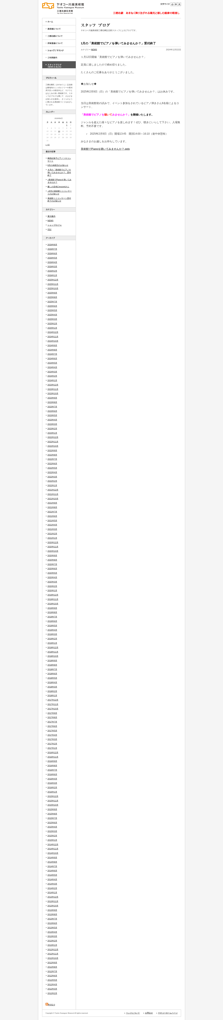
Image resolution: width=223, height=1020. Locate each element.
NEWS (50, 221)
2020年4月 (52, 577)
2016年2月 (52, 787)
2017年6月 (52, 726)
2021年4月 (52, 525)
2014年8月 (52, 862)
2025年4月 (52, 315)
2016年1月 (52, 792)
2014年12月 (53, 844)
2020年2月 (52, 586)
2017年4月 (52, 735)
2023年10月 (53, 393)
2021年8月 (52, 507)
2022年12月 (53, 437)
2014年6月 (52, 871)
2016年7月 (52, 770)
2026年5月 (52, 258)
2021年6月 (52, 516)
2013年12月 (53, 897)
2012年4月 (52, 984)
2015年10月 (53, 805)
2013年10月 (53, 906)
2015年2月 (52, 836)
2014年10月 (53, 853)
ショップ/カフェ (55, 225)
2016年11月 (53, 757)
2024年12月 (53, 332)
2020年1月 (52, 590)
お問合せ (149, 1013)
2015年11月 (53, 801)
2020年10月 (53, 551)
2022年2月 (52, 481)
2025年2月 (52, 323)
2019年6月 (52, 621)
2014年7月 (52, 866)
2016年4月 (52, 779)
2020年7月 (52, 564)
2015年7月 (52, 818)
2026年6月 (52, 253)
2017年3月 (52, 739)
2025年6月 (52, 306)
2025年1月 (52, 328)
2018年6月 (52, 674)
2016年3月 (52, 783)
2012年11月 (53, 954)
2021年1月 (52, 538)
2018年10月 (53, 656)
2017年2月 (52, 744)
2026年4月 (52, 262)
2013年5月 (52, 928)
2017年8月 (52, 717)
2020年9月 (52, 555)
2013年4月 (52, 932)
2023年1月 (52, 433)
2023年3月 (52, 424)
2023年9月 (52, 398)
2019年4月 (52, 630)
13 (59, 131)
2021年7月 (52, 512)
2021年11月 (53, 494)
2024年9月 (52, 345)
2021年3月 (52, 529)
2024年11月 (53, 337)
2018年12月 (53, 647)
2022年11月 (53, 442)
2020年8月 (52, 560)
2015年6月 (52, 823)
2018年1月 (52, 695)
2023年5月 (52, 415)
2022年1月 (52, 485)
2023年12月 (53, 385)
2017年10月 (53, 709)
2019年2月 (52, 639)
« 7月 (48, 145)
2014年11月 (53, 849)
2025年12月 (53, 280)
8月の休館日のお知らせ (58, 165)
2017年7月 (52, 722)
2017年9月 (52, 713)
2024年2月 (52, 376)
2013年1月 (52, 945)
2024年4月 (52, 367)
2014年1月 (52, 892)
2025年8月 (52, 297)
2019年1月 (52, 643)
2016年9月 (52, 761)
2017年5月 (52, 731)
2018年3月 (52, 687)
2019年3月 (52, 634)
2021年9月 (52, 503)
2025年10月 (53, 288)
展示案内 (51, 216)
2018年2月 (52, 691)
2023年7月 (52, 407)
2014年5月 (52, 875)
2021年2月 (52, 534)
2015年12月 (53, 796)
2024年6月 (52, 358)
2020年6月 (52, 569)
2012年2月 (52, 993)
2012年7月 (52, 971)
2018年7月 (52, 669)
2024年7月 (52, 354)
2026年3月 (52, 266)
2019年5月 (52, 626)
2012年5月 (52, 980)
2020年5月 (52, 573)
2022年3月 (52, 477)
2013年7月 (52, 919)
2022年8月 (52, 455)
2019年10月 (53, 604)
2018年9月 (52, 660)
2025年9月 (52, 293)
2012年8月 (52, 967)
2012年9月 (52, 963)
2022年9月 (52, 450)
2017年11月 (53, 704)
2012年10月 (53, 958)
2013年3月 (52, 936)
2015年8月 (52, 814)
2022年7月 (52, 459)
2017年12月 (53, 700)
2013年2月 (52, 941)
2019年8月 (52, 612)
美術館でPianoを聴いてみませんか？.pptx (105, 149)
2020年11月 (53, 547)
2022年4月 (52, 472)
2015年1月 (52, 840)
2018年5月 (52, 678)
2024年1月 (52, 380)
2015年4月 (52, 827)
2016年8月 (52, 766)
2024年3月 (52, 372)
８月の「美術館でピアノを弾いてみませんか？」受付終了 (59, 172)
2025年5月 (52, 310)
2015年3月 (52, 831)
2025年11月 (53, 284)
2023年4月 (52, 420)
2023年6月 (52, 411)
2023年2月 (52, 429)
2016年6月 (52, 774)
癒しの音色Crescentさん (58, 187)
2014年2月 (52, 888)
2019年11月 (53, 599)
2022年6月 (52, 463)
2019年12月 (53, 595)
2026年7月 (52, 249)
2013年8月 (52, 914)
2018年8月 (52, 665)
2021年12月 (53, 490)
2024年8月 (52, 350)
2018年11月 (53, 652)
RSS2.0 (51, 1005)
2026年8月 (52, 245)
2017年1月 (52, 748)
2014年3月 (52, 884)
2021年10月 (53, 499)
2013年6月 (52, 923)
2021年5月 (52, 520)
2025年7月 (52, 302)
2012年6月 (52, 976)
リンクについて (133, 1013)
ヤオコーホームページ (168, 1013)
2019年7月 (52, 617)
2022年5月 (52, 468)
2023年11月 (53, 389)
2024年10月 (53, 341)
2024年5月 (52, 363)
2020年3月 (52, 582)
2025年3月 (52, 319)
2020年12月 (53, 542)
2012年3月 (52, 989)
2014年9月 (52, 857)
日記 (49, 229)
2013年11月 (53, 901)
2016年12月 (53, 752)
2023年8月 (52, 402)
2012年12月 (53, 949)
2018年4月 (52, 682)
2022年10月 (53, 446)
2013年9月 (52, 910)
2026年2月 (52, 271)
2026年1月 (52, 275)
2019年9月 (52, 608)
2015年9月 (52, 809)
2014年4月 (52, 879)
